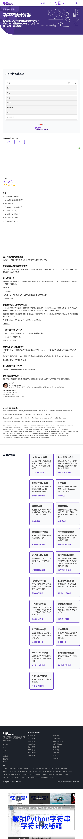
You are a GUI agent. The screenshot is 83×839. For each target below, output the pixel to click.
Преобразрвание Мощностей (42, 418)
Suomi (65, 771)
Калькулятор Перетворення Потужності (33, 411)
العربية (32, 768)
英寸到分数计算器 (64, 665)
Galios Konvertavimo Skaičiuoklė (50, 427)
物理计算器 (31, 750)
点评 (4, 750)
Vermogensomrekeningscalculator (52, 431)
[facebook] (55, 3)
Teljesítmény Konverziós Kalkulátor (41, 437)
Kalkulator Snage (35, 427)
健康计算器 (31, 744)
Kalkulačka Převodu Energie (21, 437)
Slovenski (51, 774)
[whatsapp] (59, 3)
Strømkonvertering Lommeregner (32, 431)
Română (5, 771)
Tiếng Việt (26, 774)
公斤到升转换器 (37, 642)
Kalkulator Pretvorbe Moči (10, 435)
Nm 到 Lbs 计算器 (38, 665)
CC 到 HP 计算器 (38, 472)
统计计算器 (31, 755)
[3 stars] (9, 185)
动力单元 (6, 324)
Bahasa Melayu (50, 771)
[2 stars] (6, 185)
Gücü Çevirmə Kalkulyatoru (27, 435)
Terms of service (16, 782)
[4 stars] (11, 185)
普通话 (33, 777)
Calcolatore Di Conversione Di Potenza (14, 429)
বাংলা (38, 777)
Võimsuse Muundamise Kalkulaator (60, 411)
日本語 (51, 768)
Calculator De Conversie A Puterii (46, 425)
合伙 (4, 753)
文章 (4, 747)
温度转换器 (36, 521)
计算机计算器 (32, 752)
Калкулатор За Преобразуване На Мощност (16, 427)
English (5, 768)
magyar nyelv (25, 777)
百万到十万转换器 (64, 593)
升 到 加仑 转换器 (38, 686)
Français (38, 768)
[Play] (61, 799)
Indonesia (64, 768)
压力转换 (61, 496)
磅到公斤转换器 (63, 619)
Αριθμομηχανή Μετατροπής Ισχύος (59, 435)
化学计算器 (56, 735)
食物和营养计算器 (58, 741)
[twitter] (63, 3)
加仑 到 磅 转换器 (64, 472)
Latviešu (38, 774)
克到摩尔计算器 (37, 593)
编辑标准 (5, 756)
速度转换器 (62, 521)
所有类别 (55, 755)
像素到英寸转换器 (38, 544)
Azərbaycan (59, 774)
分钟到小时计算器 (38, 570)
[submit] (77, 3)
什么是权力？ (9, 203)
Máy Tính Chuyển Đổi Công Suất (12, 433)
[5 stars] (14, 185)
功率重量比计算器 (64, 544)
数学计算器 (31, 747)
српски (44, 774)
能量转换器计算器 (38, 496)
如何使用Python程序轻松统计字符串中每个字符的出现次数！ (39, 808)
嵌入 (44, 3)
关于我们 (5, 745)
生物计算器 (31, 735)
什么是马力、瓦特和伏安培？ (14, 207)
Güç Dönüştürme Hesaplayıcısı (11, 425)
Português (12, 768)
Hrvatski (28, 771)
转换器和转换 (9, 9)
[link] (12, 808)
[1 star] (4, 185)
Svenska (58, 771)
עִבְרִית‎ (12, 777)
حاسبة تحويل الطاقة (60, 418)
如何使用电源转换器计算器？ (14, 200)
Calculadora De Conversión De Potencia (16, 418)
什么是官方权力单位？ (12, 218)
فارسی (66, 774)
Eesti (51, 777)
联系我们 (5, 759)
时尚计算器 (56, 752)
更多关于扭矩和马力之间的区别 (14, 360)
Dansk (5, 774)
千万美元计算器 (37, 619)
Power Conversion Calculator (12, 414)
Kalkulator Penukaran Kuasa (34, 429)
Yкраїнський (44, 777)
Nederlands (12, 774)
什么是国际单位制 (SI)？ (12, 221)
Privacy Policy (7, 782)
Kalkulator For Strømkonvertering (12, 431)
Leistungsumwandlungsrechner (42, 421)
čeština (17, 777)
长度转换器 (62, 642)
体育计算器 (56, 750)
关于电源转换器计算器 (12, 196)
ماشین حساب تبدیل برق (42, 435)
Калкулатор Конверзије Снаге (60, 433)
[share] (70, 807)
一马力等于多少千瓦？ (12, 211)
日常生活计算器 (57, 744)
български (21, 771)
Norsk (70, 771)
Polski (19, 774)
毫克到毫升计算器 (64, 570)
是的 (8, 142)
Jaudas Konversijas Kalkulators (41, 433)
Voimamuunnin (64, 429)
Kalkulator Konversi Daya (29, 425)
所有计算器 (56, 758)
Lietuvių (35, 771)
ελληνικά (6, 777)
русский (26, 768)
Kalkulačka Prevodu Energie (65, 425)
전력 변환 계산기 (27, 433)
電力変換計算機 (60, 421)
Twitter (5, 762)
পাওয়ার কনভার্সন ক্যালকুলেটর (10, 411)
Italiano (41, 771)
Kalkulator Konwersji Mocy (70, 431)
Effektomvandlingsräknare (51, 429)
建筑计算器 (31, 738)
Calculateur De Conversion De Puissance (16, 421)
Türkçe (57, 768)
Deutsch (44, 768)
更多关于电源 (8, 298)
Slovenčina (13, 771)
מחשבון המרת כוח (7, 437)
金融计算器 (31, 741)
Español (19, 768)
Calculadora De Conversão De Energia (37, 414)
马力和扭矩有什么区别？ (13, 214)
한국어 (32, 774)
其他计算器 (56, 747)
